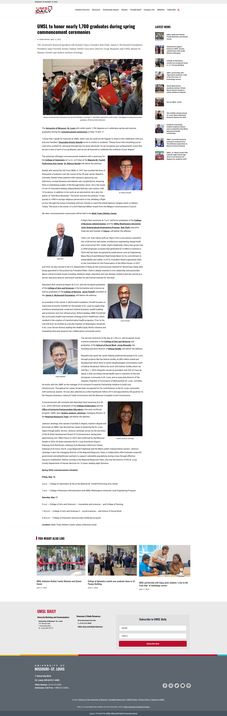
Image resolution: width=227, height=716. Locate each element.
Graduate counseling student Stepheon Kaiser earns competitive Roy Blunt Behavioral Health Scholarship (177, 129)
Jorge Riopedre (124, 345)
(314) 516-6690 (85, 623)
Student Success (82, 10)
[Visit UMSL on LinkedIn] (182, 685)
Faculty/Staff (135, 10)
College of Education (86, 406)
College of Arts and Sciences (61, 288)
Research (96, 10)
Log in (92, 713)
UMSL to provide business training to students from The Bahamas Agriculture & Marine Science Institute (177, 142)
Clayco (106, 231)
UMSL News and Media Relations (90, 627)
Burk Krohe (45, 39)
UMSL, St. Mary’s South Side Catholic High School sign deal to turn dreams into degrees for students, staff (177, 156)
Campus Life (149, 10)
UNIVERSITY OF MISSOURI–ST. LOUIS (46, 2)
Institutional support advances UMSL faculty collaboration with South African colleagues (176, 50)
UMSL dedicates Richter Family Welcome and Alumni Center (177, 37)
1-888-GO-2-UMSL (61, 688)
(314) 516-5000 (54, 685)
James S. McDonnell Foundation (60, 295)
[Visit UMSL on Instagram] (170, 685)
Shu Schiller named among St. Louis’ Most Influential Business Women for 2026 (177, 115)
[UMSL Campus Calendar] (188, 685)
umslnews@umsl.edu (88, 620)
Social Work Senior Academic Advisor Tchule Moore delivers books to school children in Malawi (176, 89)
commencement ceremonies (74, 132)
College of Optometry (55, 160)
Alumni (124, 10)
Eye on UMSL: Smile (174, 102)
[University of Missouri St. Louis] (49, 669)
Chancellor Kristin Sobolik (71, 142)
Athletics (161, 10)
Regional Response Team (57, 416)
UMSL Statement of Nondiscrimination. (137, 707)
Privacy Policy (144, 700)
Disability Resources (117, 700)
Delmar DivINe (114, 349)
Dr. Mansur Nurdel (72, 163)
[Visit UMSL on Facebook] (165, 685)
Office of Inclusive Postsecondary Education (62, 409)
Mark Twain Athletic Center (104, 213)
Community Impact (111, 10)
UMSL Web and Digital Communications (122, 713)
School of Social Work (106, 345)
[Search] (178, 10)
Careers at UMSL (157, 700)
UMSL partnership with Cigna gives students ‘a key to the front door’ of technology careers (177, 76)
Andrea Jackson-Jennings (73, 413)
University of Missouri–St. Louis (60, 128)
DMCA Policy (132, 700)
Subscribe (171, 10)
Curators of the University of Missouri (93, 700)
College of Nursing (72, 292)
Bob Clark (125, 227)
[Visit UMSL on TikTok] (176, 685)
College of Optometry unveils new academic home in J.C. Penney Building (177, 63)
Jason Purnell (88, 292)
